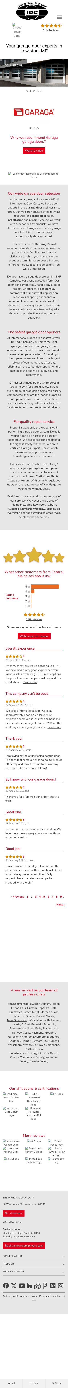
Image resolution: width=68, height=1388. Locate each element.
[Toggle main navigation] (59, 17)
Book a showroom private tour (24, 1245)
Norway (17, 1033)
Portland (30, 1049)
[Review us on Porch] (11, 1159)
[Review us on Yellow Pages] (56, 1143)
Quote (57, 1383)
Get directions (13, 1213)
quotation (41, 280)
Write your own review (34, 636)
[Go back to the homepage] (31, 11)
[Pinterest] (53, 1287)
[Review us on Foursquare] (56, 1165)
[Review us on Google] (11, 1143)
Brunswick (15, 1012)
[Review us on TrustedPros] (34, 1161)
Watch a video (34, 150)
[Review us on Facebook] (11, 1150)
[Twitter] (14, 1287)
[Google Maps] (38, 1287)
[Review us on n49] (34, 1141)
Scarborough (50, 1028)
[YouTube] (22, 1287)
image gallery (45, 265)
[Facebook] (6, 1287)
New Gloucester (17, 1020)
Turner (27, 1012)
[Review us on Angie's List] (34, 1150)
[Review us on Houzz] (56, 1152)
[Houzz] (30, 1287)
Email (35, 1383)
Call (12, 1383)
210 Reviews (51, 30)
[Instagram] (61, 1287)
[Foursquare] (46, 1287)
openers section (47, 399)
